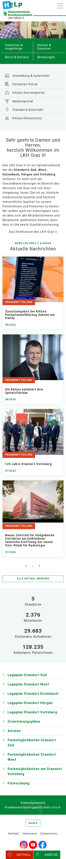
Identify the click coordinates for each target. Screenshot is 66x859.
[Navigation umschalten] (60, 6)
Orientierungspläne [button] (24, 721)
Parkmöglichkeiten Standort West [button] (32, 757)
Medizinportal (22, 101)
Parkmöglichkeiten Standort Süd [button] (32, 742)
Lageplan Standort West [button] (28, 684)
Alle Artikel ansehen (33, 578)
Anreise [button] (14, 731)
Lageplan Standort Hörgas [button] (30, 703)
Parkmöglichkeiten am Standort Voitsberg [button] (35, 771)
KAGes (33, 823)
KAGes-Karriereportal (28, 92)
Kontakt (13, 833)
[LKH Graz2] (12, 5)
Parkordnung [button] (19, 783)
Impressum (30, 833)
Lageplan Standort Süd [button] (27, 675)
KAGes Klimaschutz (27, 118)
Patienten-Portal (25, 84)
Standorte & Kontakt (27, 109)
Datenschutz (49, 833)
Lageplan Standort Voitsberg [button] (32, 712)
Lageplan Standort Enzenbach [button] (33, 694)
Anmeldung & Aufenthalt (31, 75)
